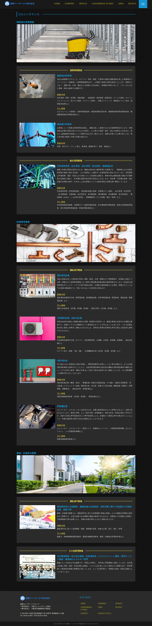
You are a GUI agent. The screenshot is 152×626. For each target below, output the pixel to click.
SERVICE (83, 3)
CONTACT (85, 613)
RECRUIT (132, 3)
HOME (57, 3)
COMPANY (69, 3)
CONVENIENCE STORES (102, 3)
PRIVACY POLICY (104, 613)
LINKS (121, 3)
